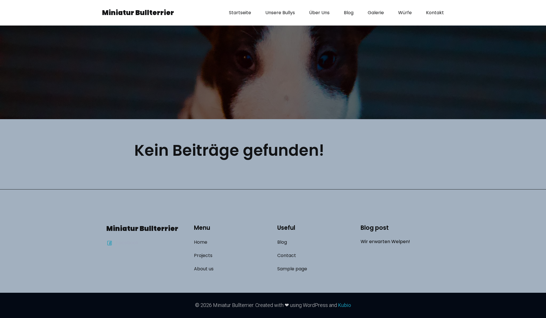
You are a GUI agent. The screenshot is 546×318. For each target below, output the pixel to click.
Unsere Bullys (280, 12)
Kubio (344, 305)
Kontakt (435, 12)
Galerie (376, 12)
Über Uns (319, 12)
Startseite (240, 12)
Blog (348, 12)
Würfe (405, 12)
